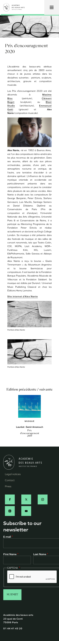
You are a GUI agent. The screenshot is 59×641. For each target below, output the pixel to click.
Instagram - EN (43, 499)
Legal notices (13, 474)
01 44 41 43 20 (12, 628)
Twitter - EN (26, 499)
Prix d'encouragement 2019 (29, 433)
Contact (10, 480)
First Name (10, 554)
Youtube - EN (26, 511)
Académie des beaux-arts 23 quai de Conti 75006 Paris (18, 619)
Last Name (39, 554)
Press (8, 486)
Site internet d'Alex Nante (22, 296)
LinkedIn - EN (10, 511)
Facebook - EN (10, 499)
